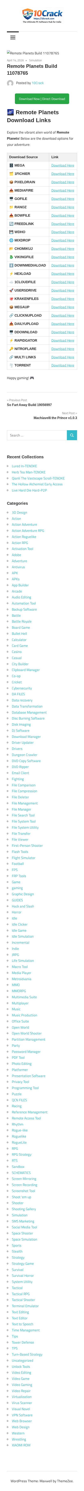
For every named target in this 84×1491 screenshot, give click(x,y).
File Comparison (23, 785)
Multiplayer (20, 1003)
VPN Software (22, 1415)
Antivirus (18, 567)
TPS (15, 1348)
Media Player (21, 972)
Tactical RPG (21, 1294)
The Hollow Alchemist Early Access (37, 484)
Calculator (19, 639)
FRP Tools (19, 876)
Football (18, 863)
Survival (17, 1269)
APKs (16, 579)
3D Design (19, 512)
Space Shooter (22, 1233)
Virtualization (22, 1396)
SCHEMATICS (21, 1172)
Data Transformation (27, 706)
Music (16, 1009)
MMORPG (19, 991)
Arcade (17, 591)
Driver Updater (23, 742)
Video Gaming (22, 1384)
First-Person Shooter (27, 845)
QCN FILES (19, 1100)
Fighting (18, 779)
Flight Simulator (23, 857)
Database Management (29, 712)
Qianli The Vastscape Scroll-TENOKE (38, 478)
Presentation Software (28, 1075)
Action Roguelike (24, 536)
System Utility (22, 1281)
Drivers (17, 748)
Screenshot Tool (23, 1191)
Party (16, 1045)
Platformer (20, 1069)
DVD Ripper (20, 766)
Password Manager (26, 1051)
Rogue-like (20, 1130)
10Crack (38, 83)
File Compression (24, 791)
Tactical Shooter (23, 1299)
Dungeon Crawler (24, 754)
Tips (15, 1336)
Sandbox (18, 1166)
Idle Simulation (23, 936)
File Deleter (20, 797)
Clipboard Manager (26, 670)
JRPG (15, 954)
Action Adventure (24, 524)
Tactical (17, 1287)
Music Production (24, 1015)
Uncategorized (22, 1360)
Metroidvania (21, 979)
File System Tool (24, 821)
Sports (16, 1245)
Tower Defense (23, 1342)
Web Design (21, 1427)
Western (18, 1433)
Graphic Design (23, 894)
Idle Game (19, 930)
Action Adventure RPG (28, 530)
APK (15, 573)
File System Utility (25, 827)
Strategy (18, 1257)
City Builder (20, 664)
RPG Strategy (21, 1154)
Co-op (16, 676)
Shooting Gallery (24, 1209)
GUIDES (17, 900)
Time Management (26, 1330)
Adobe (16, 554)
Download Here (62, 165)
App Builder (20, 585)
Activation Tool (22, 548)
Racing (17, 1106)
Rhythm (17, 1124)
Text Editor (20, 1318)
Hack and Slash (23, 906)
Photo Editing (22, 1063)
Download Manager (26, 736)
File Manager (21, 809)
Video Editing (21, 1372)
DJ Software (21, 730)
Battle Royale (22, 621)
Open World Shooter (27, 1033)
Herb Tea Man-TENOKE (28, 472)
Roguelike (19, 1136)
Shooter (17, 1203)
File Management (25, 803)
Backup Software (24, 609)
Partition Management (28, 1039)
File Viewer (20, 839)
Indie (15, 948)
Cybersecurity (22, 688)
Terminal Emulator (25, 1306)
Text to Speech (22, 1324)
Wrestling (19, 1439)
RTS (15, 1160)
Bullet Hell (19, 633)
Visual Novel (21, 1409)
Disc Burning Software (28, 718)
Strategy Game (23, 1263)
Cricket (17, 682)
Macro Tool (20, 966)
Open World (20, 1027)
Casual (17, 657)
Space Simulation (24, 1239)
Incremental (20, 942)
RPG (15, 1148)
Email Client (20, 773)
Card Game (20, 645)
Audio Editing (21, 597)
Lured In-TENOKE (24, 466)
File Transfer (21, 833)
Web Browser (22, 1421)
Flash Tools (20, 851)
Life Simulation (23, 960)
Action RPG (20, 542)
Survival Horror (23, 1275)
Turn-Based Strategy (27, 1354)
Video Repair (21, 1390)
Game (16, 882)
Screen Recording (24, 1184)
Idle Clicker (20, 924)
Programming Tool (25, 1088)
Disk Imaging (21, 724)
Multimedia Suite (24, 997)
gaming (17, 888)
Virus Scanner (22, 1402)
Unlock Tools (21, 1366)
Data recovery (22, 700)
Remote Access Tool (26, 1118)
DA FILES (18, 694)
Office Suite (20, 1021)
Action (16, 518)
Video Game (21, 1378)
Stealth (17, 1251)
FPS (15, 869)
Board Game (21, 627)
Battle (16, 615)
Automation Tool (24, 603)
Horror (16, 912)
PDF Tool (18, 1057)
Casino (17, 651)
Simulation (35, 60)
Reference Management (30, 1112)
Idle (14, 918)
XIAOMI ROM (21, 1445)
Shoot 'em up (21, 1197)
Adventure (19, 561)
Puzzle (17, 1094)
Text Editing (20, 1312)
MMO (16, 984)
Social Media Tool (24, 1227)
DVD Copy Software (26, 761)
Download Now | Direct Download (42, 98)
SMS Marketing (23, 1221)
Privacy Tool (20, 1081)
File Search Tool (23, 815)
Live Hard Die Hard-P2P (29, 490)
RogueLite (19, 1142)
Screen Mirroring (24, 1178)
